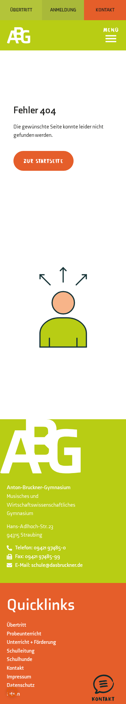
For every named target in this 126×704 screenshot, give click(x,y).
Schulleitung (21, 651)
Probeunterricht (24, 634)
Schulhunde (19, 659)
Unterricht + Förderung (31, 642)
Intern (13, 694)
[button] (12, 692)
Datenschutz (21, 685)
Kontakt (15, 668)
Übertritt (16, 625)
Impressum (19, 677)
